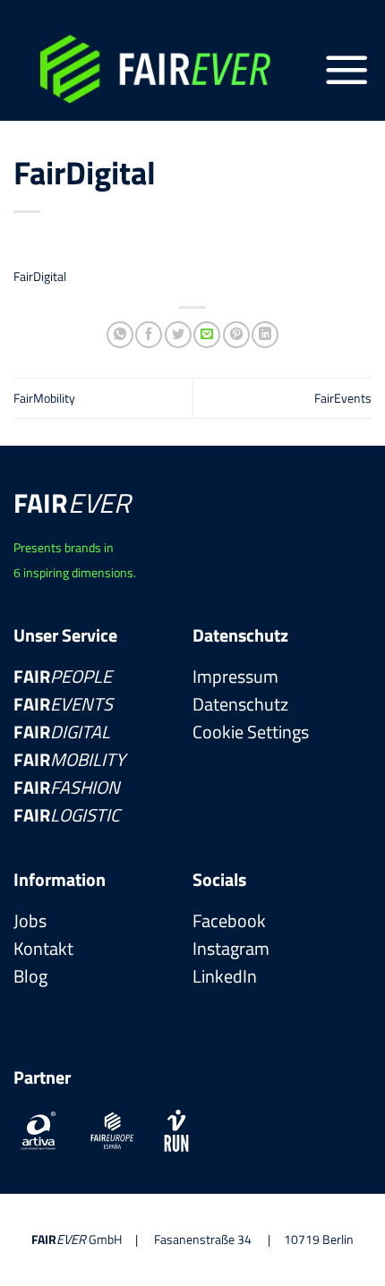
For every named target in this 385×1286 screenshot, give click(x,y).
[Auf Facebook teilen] (148, 334)
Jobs (30, 920)
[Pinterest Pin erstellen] (236, 334)
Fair (62, 676)
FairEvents (343, 398)
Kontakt (43, 948)
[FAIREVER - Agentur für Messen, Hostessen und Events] (167, 69)
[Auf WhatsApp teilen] (120, 334)
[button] (347, 69)
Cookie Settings (250, 732)
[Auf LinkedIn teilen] (265, 334)
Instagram (231, 948)
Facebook (229, 920)
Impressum (235, 676)
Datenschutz (240, 704)
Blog (30, 976)
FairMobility (44, 398)
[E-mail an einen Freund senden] (206, 334)
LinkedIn (224, 976)
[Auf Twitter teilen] (178, 334)
